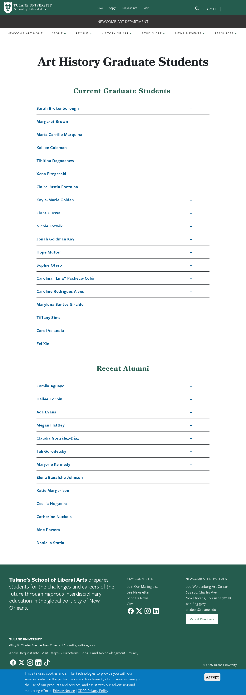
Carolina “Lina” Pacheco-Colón (66, 278)
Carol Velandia (50, 330)
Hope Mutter (49, 252)
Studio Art (152, 33)
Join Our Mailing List (142, 586)
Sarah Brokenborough (58, 108)
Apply (112, 8)
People (82, 33)
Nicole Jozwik (50, 226)
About (57, 33)
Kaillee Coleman (52, 147)
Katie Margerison (53, 490)
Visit (146, 8)
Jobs (84, 652)
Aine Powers (48, 529)
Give (100, 8)
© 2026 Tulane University (220, 664)
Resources (224, 33)
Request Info (129, 8)
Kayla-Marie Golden (55, 200)
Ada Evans (46, 412)
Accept (212, 677)
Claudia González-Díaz (58, 438)
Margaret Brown (52, 121)
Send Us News (137, 597)
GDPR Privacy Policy (93, 690)
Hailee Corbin (49, 399)
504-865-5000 (85, 645)
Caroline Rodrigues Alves (60, 291)
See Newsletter (138, 592)
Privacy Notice (64, 690)
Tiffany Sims (48, 317)
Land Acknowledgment (107, 652)
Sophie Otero (49, 265)
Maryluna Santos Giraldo (60, 304)
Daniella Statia (50, 542)
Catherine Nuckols (54, 516)
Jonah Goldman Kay (55, 239)
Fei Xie (43, 343)
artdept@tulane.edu (201, 609)
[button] (25, 33)
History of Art (115, 33)
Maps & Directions (202, 619)
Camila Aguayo (51, 386)
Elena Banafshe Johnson (60, 477)
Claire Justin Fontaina (57, 187)
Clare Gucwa (48, 213)
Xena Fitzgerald (51, 173)
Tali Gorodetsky (51, 451)
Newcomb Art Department (123, 21)
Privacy (133, 652)
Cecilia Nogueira (52, 503)
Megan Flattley (51, 425)
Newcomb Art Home (25, 33)
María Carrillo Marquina (59, 134)
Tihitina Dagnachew (55, 160)
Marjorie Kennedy (53, 464)
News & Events (188, 33)
